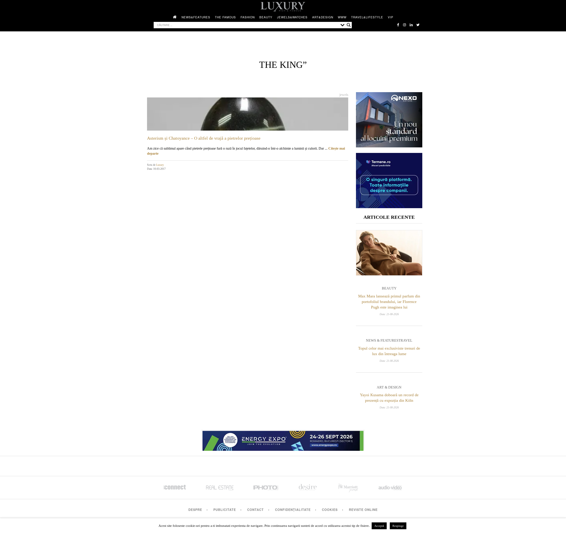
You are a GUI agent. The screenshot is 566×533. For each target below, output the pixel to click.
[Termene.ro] (389, 206)
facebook (398, 24)
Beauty (265, 17)
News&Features (196, 17)
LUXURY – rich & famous (283, 6)
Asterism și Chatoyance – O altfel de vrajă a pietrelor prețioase (203, 138)
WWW (342, 17)
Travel (405, 340)
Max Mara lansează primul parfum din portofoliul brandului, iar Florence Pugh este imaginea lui (389, 301)
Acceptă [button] (379, 525)
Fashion (248, 17)
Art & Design (389, 387)
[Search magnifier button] (349, 25)
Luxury (160, 164)
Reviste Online (363, 509)
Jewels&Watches (292, 17)
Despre (195, 509)
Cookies (330, 509)
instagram (404, 24)
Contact (255, 509)
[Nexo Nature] (389, 145)
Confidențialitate (293, 509)
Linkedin (411, 24)
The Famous (225, 17)
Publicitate (224, 509)
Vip (390, 17)
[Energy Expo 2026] (283, 440)
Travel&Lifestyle (367, 17)
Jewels (343, 95)
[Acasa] (175, 17)
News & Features (382, 340)
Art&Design (322, 17)
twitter (418, 24)
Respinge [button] (398, 525)
